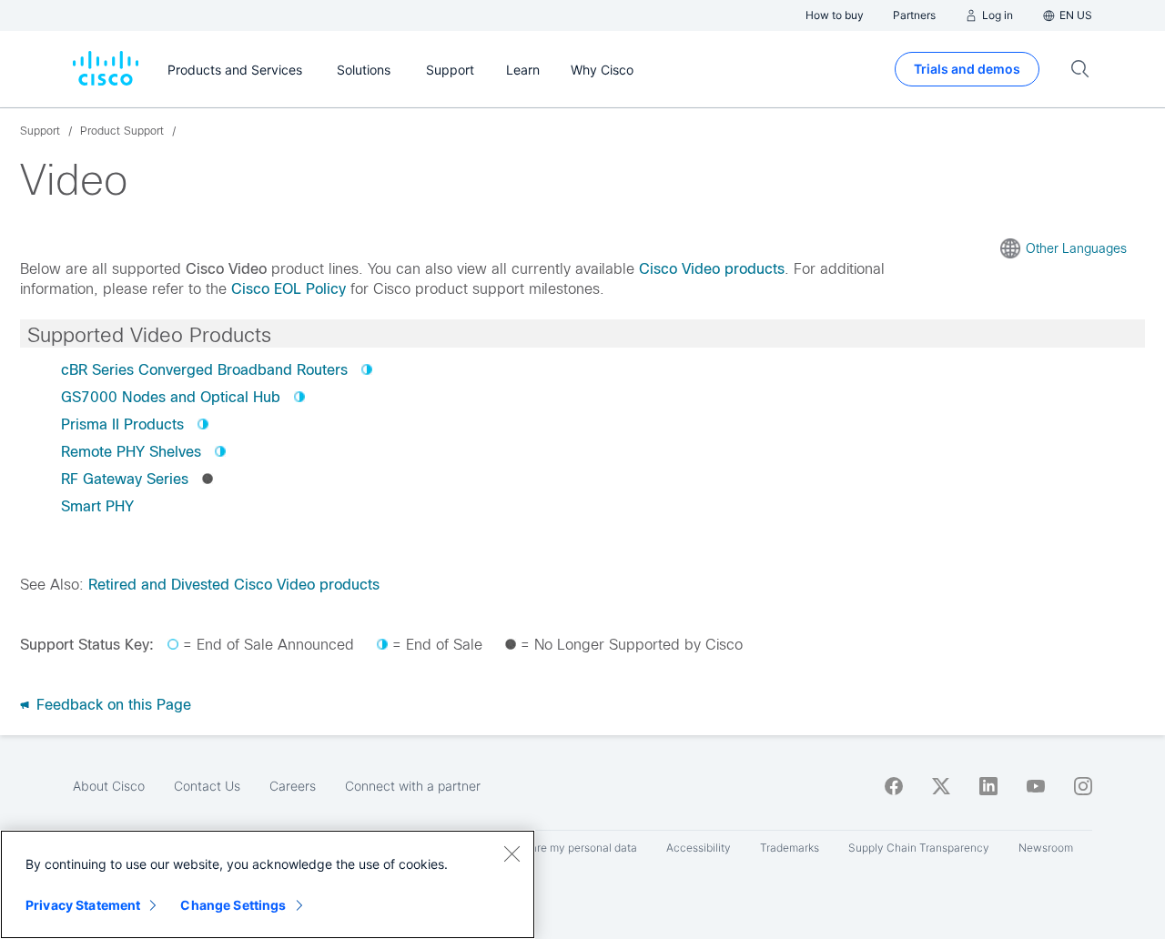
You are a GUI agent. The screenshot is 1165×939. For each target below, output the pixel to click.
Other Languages (1076, 248)
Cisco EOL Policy (288, 289)
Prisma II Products (122, 424)
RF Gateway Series (124, 479)
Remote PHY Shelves (131, 451)
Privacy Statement (82, 905)
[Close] (511, 853)
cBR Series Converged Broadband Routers (204, 370)
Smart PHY (97, 506)
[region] (267, 884)
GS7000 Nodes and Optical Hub (170, 397)
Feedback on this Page (111, 704)
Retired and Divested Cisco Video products (234, 584)
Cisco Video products (712, 269)
